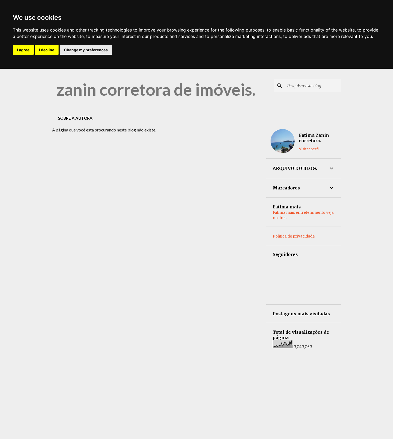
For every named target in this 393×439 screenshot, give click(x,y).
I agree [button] (23, 50)
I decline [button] (46, 50)
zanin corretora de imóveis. (156, 89)
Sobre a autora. (75, 118)
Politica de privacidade (294, 236)
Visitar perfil (309, 148)
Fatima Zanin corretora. (314, 138)
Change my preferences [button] (86, 50)
